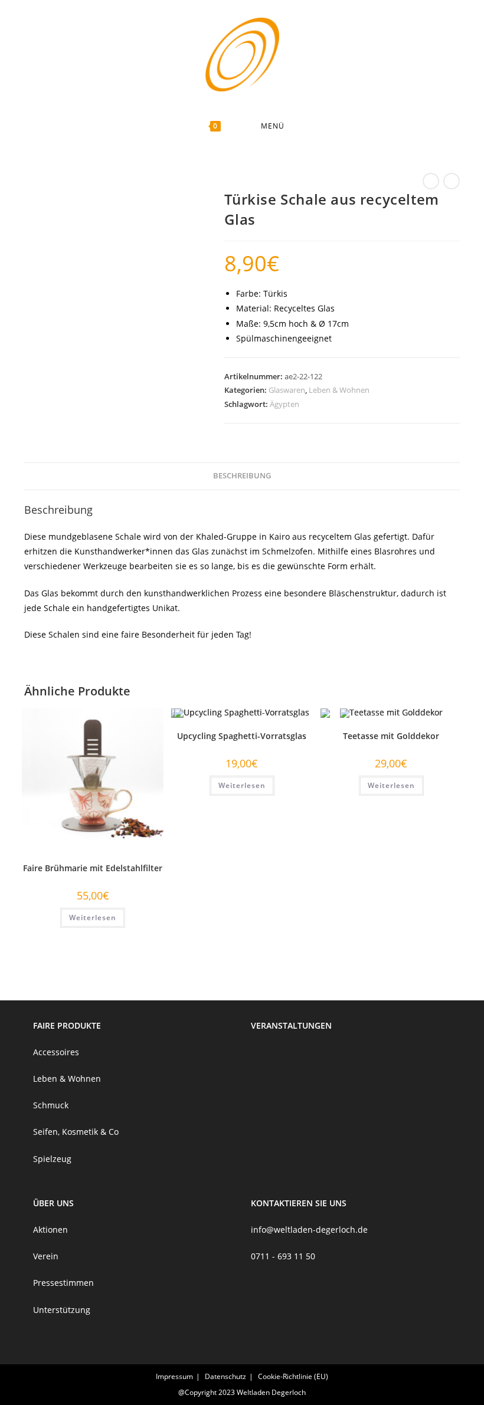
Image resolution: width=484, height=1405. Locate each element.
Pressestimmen (63, 1282)
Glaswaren (287, 390)
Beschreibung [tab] (242, 476)
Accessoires (56, 1052)
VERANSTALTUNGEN (291, 1025)
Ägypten (284, 404)
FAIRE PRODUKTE (67, 1025)
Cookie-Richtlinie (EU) (293, 1376)
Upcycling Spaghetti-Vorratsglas (241, 735)
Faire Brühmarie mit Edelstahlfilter (92, 868)
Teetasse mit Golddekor (391, 735)
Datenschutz (225, 1376)
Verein (45, 1256)
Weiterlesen (92, 917)
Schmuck (50, 1105)
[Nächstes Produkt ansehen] (451, 181)
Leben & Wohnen (339, 390)
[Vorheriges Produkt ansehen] (431, 181)
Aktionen (50, 1229)
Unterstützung (61, 1309)
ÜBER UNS (53, 1203)
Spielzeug (52, 1158)
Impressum (174, 1376)
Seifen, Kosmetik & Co (76, 1131)
